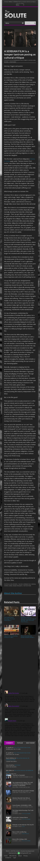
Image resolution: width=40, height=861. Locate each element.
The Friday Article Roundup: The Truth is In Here (22, 811)
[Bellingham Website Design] (18, 853)
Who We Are (12, 856)
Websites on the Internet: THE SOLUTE (23, 825)
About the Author (13, 593)
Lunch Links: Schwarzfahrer (20, 817)
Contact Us (8, 857)
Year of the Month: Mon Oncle (22, 747)
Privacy (26, 856)
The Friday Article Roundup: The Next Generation (9, 619)
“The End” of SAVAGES (18, 775)
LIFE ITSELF (17, 765)
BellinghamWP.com (25, 853)
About (20, 856)
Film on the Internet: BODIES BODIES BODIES (28, 636)
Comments (9, 743)
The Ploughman (26, 813)
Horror (6, 585)
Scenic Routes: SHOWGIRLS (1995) (21, 805)
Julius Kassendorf (15, 60)
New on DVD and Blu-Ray (19, 832)
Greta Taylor (25, 833)
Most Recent (30, 743)
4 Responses (12, 62)
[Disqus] (20, 665)
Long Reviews (13, 584)
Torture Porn (27, 585)
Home (10, 1)
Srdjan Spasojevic (18, 585)
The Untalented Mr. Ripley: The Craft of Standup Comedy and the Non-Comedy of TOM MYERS (22, 784)
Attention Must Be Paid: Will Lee (21, 798)
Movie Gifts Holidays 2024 (19, 839)
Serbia (10, 585)
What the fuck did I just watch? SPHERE (23, 791)
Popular (20, 743)
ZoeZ (23, 826)
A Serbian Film (27, 584)
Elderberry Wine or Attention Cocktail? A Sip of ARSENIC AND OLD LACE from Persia (28, 619)
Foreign (33, 584)
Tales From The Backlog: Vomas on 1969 (11, 636)
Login (14, 857)
